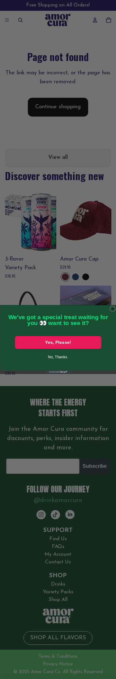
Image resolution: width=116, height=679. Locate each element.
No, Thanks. (58, 357)
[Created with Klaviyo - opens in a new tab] (58, 372)
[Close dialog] (112, 309)
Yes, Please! (58, 342)
